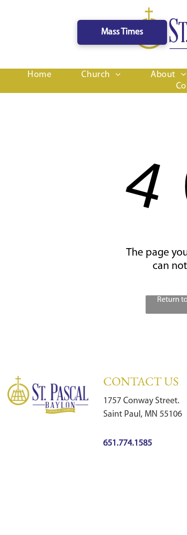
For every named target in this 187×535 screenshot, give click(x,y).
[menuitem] (39, 75)
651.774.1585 (127, 443)
